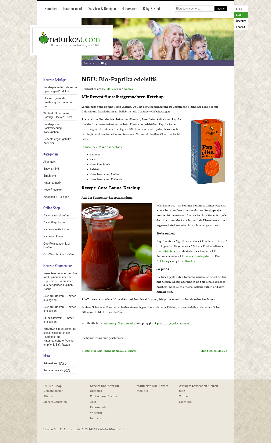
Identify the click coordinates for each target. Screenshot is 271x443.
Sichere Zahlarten (55, 402)
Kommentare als (56, 370)
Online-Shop (52, 386)
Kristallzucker (186, 261)
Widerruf (96, 413)
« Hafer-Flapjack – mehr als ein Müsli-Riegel (109, 351)
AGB (93, 402)
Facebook (185, 402)
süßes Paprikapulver (198, 256)
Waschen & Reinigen (56, 196)
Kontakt (240, 27)
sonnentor (186, 323)
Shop (239, 9)
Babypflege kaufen (54, 222)
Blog (239, 15)
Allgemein (49, 161)
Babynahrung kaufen (56, 215)
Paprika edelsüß (91, 147)
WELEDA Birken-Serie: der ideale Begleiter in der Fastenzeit (59, 332)
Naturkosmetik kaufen (56, 229)
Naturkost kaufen (53, 236)
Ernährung (109, 323)
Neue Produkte (127, 323)
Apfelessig (162, 261)
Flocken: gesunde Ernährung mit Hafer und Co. (58, 102)
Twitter (183, 396)
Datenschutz (98, 407)
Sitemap (48, 396)
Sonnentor (113, 147)
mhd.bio (142, 391)
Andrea (128, 89)
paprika (173, 323)
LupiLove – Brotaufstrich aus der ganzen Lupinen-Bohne (58, 285)
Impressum (97, 418)
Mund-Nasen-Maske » (214, 351)
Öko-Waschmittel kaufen (58, 254)
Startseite (89, 63)
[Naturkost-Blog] (62, 40)
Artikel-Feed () (54, 363)
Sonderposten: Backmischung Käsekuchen (52, 128)
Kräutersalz (171, 251)
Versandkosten (53, 391)
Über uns (241, 21)
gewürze (162, 323)
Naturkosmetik (52, 182)
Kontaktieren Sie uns (103, 396)
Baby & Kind (51, 168)
